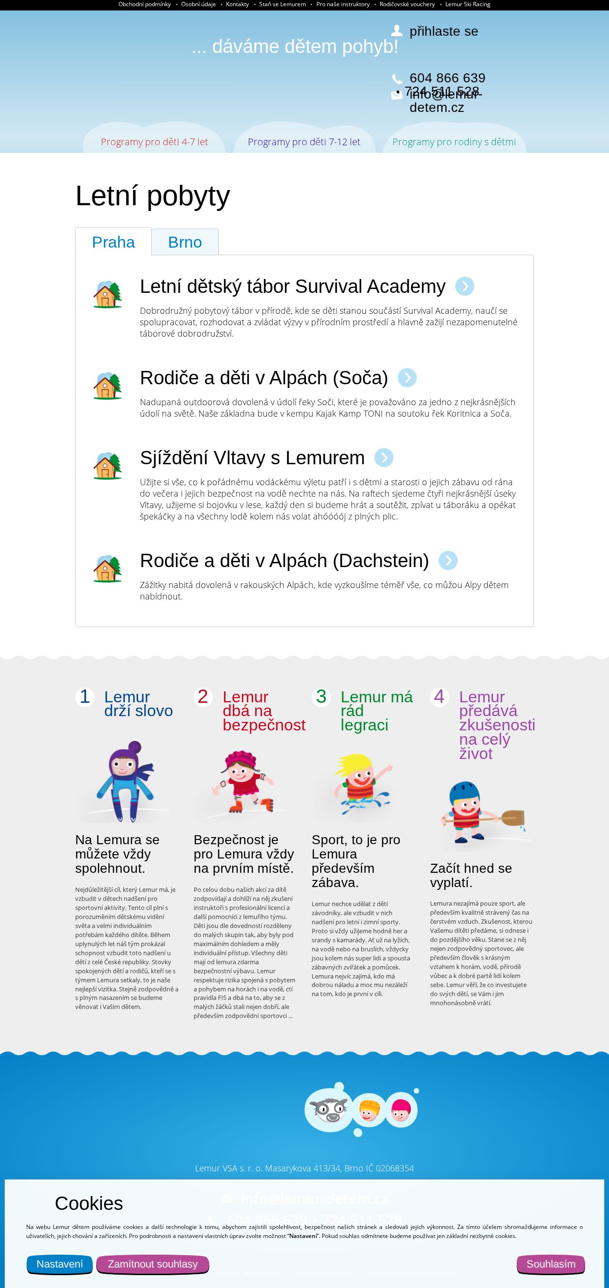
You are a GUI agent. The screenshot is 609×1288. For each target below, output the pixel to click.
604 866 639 (448, 78)
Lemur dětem (111, 66)
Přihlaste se (444, 31)
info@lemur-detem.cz (446, 101)
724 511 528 (442, 91)
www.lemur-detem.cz (235, 1128)
